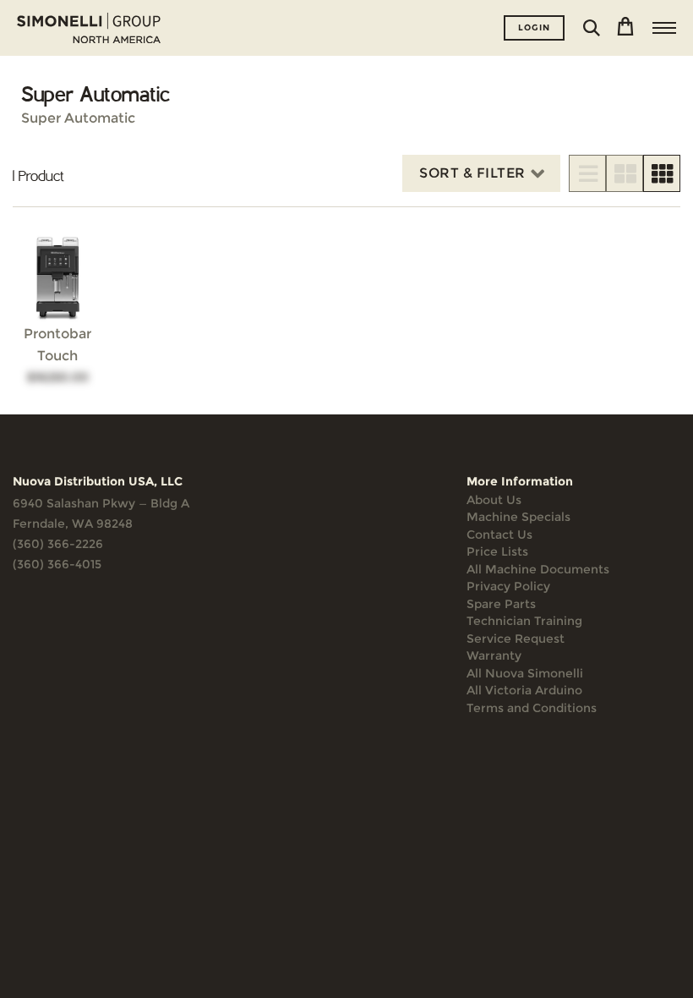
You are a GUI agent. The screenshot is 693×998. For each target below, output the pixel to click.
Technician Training (524, 620)
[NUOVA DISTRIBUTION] (88, 28)
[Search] (591, 28)
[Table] (624, 173)
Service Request (516, 638)
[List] (587, 173)
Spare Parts (501, 603)
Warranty (494, 655)
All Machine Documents (538, 569)
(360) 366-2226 (58, 543)
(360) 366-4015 (57, 564)
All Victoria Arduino (524, 690)
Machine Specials (518, 516)
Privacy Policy (508, 586)
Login (534, 27)
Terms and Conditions (532, 708)
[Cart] (625, 28)
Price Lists (497, 551)
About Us (494, 499)
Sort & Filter (472, 173)
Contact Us (499, 534)
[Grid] (661, 173)
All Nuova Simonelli (525, 673)
